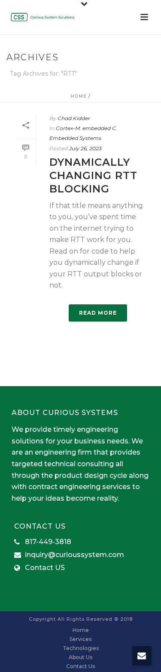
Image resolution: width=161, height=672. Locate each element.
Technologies (81, 648)
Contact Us (80, 666)
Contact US (45, 568)
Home (78, 96)
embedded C (99, 128)
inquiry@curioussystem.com (74, 555)
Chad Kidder (74, 118)
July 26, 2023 (85, 148)
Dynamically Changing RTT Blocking (93, 175)
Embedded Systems (75, 138)
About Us (80, 657)
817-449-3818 (48, 542)
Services (80, 639)
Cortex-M (68, 128)
